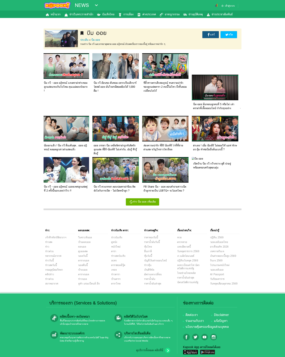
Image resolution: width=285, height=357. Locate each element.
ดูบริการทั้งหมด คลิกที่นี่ (149, 350)
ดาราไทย (116, 283)
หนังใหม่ (115, 246)
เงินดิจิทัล (149, 269)
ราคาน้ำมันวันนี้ (152, 242)
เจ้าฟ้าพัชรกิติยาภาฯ (55, 237)
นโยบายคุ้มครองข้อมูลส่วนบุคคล (207, 327)
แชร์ (212, 34)
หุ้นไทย (148, 246)
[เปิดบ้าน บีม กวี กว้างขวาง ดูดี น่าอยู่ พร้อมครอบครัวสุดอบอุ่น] (197, 158)
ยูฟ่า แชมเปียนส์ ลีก (89, 283)
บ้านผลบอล (84, 242)
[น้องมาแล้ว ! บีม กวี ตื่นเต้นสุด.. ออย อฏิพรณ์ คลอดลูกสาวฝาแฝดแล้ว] (66, 140)
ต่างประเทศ (149, 14)
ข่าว (47, 246)
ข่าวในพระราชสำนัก (81, 14)
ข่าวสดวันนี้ (51, 265)
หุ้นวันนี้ (148, 255)
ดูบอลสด (83, 251)
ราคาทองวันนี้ (151, 237)
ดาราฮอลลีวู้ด (118, 265)
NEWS (82, 5)
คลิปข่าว (49, 274)
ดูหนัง (114, 242)
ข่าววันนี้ (49, 260)
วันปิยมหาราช (217, 279)
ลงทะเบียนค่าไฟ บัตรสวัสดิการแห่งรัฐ (188, 267)
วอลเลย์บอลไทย (219, 242)
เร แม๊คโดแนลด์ (185, 255)
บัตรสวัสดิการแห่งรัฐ (187, 282)
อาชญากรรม (172, 14)
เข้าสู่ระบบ (230, 5)
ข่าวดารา (115, 274)
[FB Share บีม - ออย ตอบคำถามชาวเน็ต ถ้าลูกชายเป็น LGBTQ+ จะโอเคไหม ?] (165, 181)
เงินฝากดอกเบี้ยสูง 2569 (223, 255)
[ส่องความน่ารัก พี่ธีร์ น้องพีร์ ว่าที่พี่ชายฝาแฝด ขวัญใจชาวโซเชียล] (165, 140)
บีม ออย (95, 39)
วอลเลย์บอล (216, 269)
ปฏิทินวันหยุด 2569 (187, 260)
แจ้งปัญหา (220, 321)
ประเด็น (84, 39)
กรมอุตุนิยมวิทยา (54, 269)
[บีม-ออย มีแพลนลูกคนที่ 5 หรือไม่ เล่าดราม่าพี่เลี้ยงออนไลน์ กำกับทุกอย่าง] (215, 99)
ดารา (113, 251)
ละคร (114, 260)
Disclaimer (221, 315)
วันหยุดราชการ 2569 (188, 251)
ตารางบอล (83, 260)
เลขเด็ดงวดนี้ (184, 246)
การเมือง (128, 14)
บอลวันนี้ (83, 255)
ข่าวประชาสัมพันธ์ (222, 14)
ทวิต (230, 34)
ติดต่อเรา (192, 315)
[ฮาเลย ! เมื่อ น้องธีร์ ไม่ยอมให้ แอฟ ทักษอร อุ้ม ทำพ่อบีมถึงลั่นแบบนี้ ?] (215, 140)
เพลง (114, 269)
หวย (179, 237)
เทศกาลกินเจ (217, 251)
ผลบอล (82, 246)
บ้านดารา (116, 279)
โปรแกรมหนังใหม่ (219, 265)
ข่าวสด (48, 242)
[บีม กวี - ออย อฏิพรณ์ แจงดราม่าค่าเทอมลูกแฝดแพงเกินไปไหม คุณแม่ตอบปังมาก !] (66, 77)
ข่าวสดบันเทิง (118, 255)
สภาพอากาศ (51, 283)
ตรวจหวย (182, 242)
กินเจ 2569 (216, 260)
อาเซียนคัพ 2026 (219, 246)
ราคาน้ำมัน (149, 279)
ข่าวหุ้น (147, 265)
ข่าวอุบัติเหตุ (196, 14)
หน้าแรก (56, 14)
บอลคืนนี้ (83, 265)
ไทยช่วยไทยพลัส (186, 273)
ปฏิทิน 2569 (216, 237)
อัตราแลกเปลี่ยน (153, 274)
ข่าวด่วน (49, 251)
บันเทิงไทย (108, 14)
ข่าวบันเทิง (116, 237)
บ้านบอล (82, 269)
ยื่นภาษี (148, 251)
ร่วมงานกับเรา (195, 321)
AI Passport (217, 274)
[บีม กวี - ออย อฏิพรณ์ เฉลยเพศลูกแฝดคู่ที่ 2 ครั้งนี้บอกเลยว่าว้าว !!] (66, 181)
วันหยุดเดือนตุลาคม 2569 (224, 283)
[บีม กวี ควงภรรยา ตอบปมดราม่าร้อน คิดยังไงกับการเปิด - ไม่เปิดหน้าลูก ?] (115, 181)
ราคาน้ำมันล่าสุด (152, 283)
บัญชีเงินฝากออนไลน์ (155, 260)
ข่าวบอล (82, 279)
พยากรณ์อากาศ (53, 255)
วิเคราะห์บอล (85, 237)
